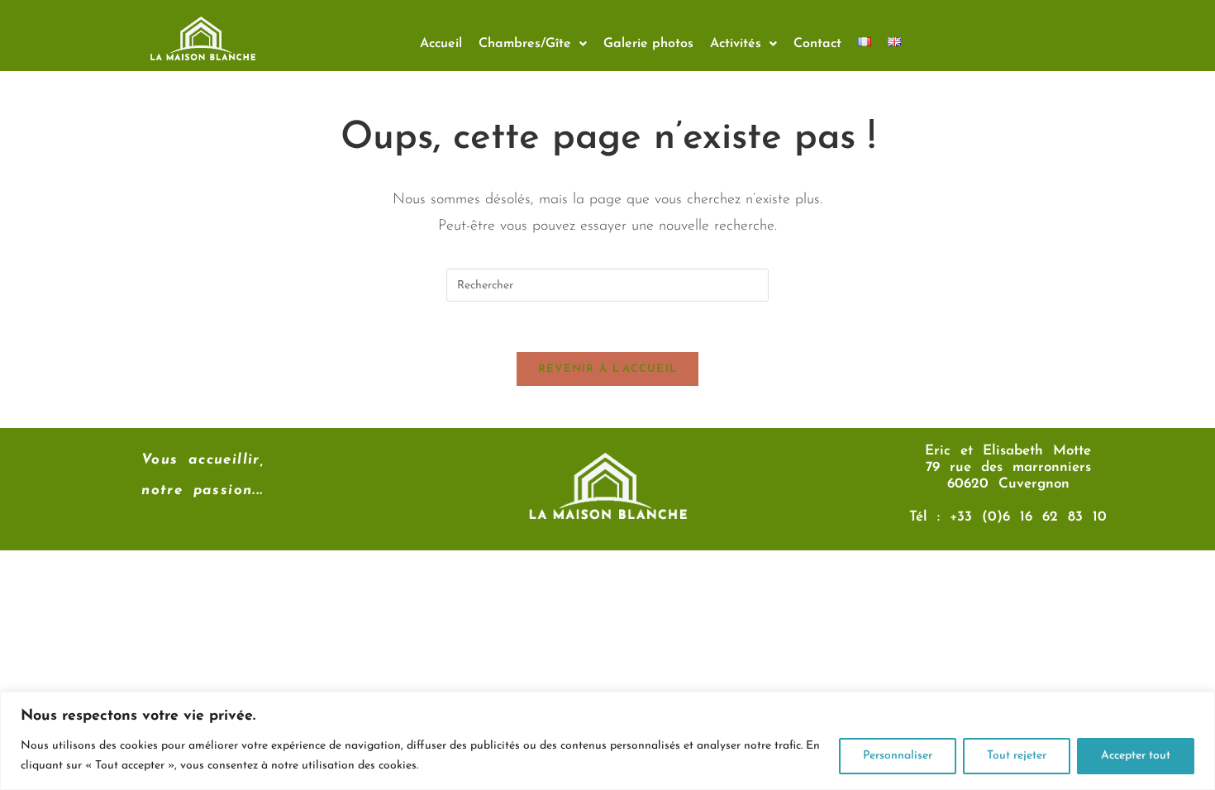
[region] (607, 741)
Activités (735, 43)
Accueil (441, 43)
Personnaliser (897, 756)
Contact (817, 43)
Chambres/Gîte (525, 43)
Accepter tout (1135, 756)
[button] (532, 44)
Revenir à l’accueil (608, 369)
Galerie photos (648, 43)
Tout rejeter (1016, 756)
